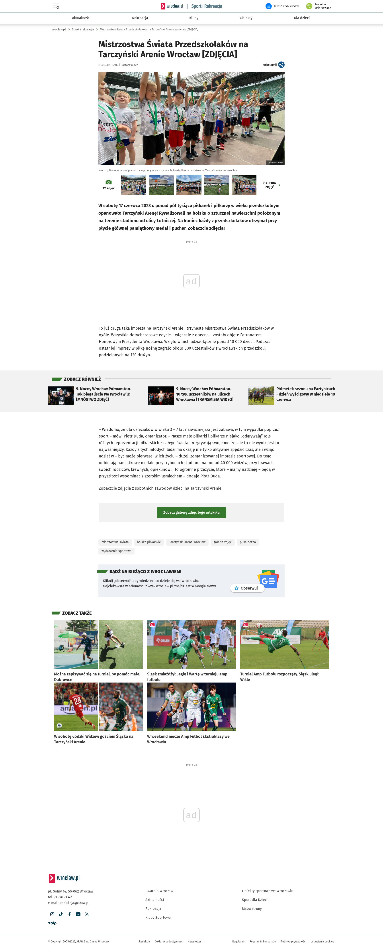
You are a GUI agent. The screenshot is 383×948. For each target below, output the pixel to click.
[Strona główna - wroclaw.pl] (172, 6)
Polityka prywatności (293, 941)
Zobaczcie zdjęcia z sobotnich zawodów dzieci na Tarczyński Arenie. (160, 488)
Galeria (269, 185)
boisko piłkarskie (149, 542)
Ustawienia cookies (322, 941)
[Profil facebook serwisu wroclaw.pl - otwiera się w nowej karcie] (69, 914)
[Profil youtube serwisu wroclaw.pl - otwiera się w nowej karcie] (78, 914)
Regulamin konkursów (263, 941)
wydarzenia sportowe (116, 551)
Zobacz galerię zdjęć (191, 512)
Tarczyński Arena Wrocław (187, 542)
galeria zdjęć (223, 542)
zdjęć (109, 188)
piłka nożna (248, 542)
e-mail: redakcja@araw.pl (69, 903)
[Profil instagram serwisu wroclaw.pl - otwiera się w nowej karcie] (52, 914)
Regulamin (238, 941)
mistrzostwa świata (115, 542)
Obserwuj (253, 588)
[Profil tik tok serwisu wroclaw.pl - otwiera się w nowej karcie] (61, 914)
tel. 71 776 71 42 (60, 897)
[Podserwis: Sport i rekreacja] (205, 6)
